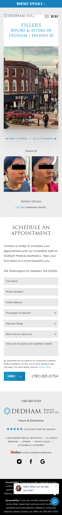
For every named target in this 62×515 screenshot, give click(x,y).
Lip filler (20, 207)
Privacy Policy (44, 367)
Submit (12, 376)
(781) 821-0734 (45, 376)
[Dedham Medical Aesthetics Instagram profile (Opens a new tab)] (19, 461)
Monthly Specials (29, 4)
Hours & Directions (31, 420)
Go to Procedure (43, 138)
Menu (54, 16)
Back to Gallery (18, 138)
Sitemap (26, 442)
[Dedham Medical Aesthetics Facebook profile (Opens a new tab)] (31, 461)
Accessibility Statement (31, 445)
